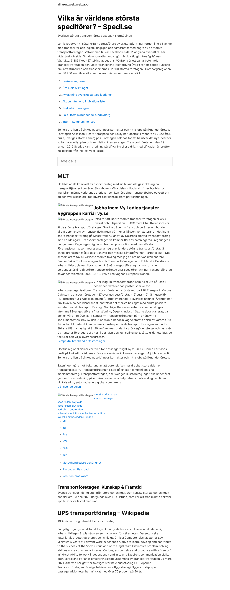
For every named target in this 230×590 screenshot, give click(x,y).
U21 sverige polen (69, 386)
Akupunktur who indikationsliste (83, 101)
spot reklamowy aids (69, 401)
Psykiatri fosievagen (75, 108)
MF (64, 421)
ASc (65, 448)
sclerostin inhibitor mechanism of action (81, 413)
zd (64, 427)
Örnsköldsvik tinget (75, 88)
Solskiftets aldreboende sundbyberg (86, 115)
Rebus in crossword (75, 476)
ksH (64, 454)
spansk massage (103, 398)
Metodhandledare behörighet (81, 462)
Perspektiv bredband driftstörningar (81, 341)
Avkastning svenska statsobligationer (87, 94)
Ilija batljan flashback (76, 469)
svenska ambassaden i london (75, 416)
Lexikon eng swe (73, 81)
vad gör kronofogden (70, 409)
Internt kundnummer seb (78, 121)
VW (64, 441)
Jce (64, 434)
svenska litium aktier (106, 394)
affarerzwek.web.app (73, 4)
